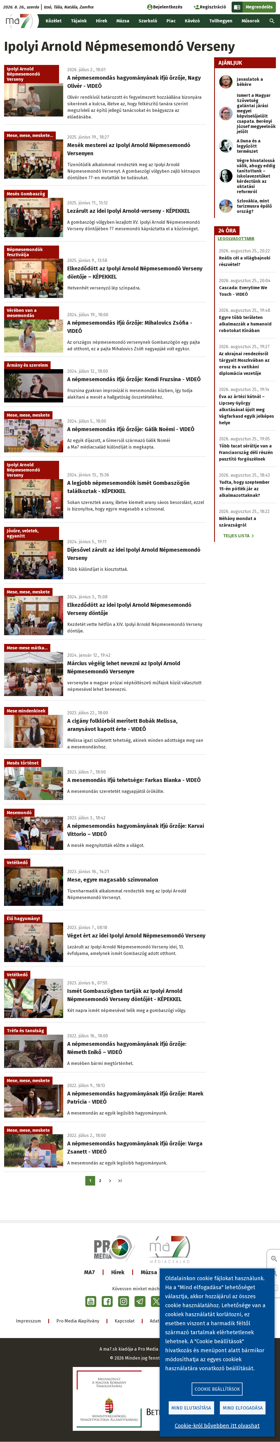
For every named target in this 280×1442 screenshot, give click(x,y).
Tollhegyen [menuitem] (220, 20)
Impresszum (28, 1321)
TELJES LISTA (236, 535)
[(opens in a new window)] (90, 1301)
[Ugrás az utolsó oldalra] (120, 1181)
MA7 (89, 1272)
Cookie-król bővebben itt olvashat (217, 1425)
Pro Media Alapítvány (77, 1321)
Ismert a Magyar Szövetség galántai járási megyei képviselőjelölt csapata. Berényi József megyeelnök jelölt (256, 113)
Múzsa (149, 1272)
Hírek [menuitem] (101, 20)
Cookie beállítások (217, 1389)
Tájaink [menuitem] (79, 20)
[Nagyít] (274, 1259)
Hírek (117, 1272)
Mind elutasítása (191, 1408)
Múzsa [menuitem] (122, 20)
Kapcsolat (125, 1321)
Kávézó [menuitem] (192, 20)
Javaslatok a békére (250, 82)
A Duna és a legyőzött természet (249, 146)
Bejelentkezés (167, 7)
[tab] (227, 230)
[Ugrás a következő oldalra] (110, 1181)
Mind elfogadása (243, 1408)
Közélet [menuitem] (54, 20)
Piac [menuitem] (171, 20)
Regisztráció (213, 7)
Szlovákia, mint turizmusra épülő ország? (254, 206)
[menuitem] (272, 21)
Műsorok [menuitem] (250, 20)
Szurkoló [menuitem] (148, 20)
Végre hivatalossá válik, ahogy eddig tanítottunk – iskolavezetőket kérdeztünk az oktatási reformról (256, 176)
